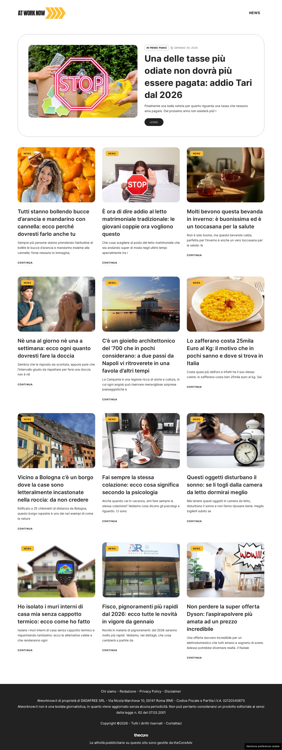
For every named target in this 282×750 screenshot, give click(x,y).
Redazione (128, 691)
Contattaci (174, 723)
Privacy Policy (150, 691)
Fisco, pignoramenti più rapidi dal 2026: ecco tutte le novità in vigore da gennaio (140, 614)
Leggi (154, 122)
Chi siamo (108, 691)
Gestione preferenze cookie (263, 746)
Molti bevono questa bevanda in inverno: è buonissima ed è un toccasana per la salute (225, 219)
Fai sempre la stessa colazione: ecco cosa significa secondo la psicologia (140, 484)
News (254, 13)
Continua (25, 262)
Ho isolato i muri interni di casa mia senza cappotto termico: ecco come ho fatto (54, 614)
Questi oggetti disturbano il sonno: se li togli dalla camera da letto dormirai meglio (224, 484)
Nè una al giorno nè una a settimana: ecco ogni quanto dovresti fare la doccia (54, 348)
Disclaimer (173, 691)
